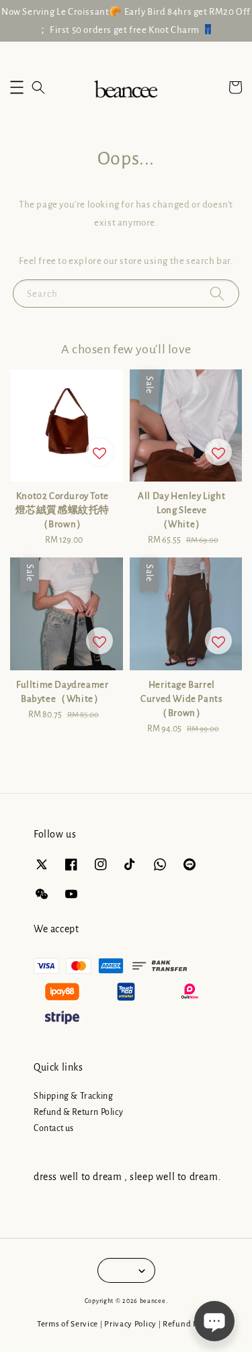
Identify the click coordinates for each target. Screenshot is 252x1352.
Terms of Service (67, 1324)
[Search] (217, 293)
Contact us (54, 1128)
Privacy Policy (130, 1324)
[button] (17, 87)
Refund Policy (189, 1324)
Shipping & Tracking (73, 1096)
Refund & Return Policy (78, 1112)
